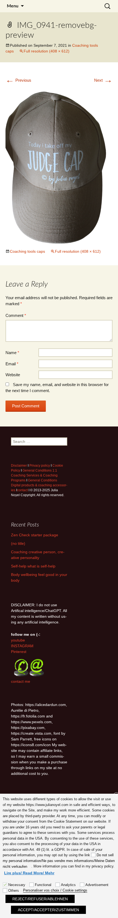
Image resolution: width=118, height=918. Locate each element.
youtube (18, 640)
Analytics (68, 885)
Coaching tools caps (27, 251)
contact (22, 490)
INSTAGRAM (22, 646)
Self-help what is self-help (33, 566)
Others (13, 890)
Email (11, 363)
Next (103, 80)
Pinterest (18, 651)
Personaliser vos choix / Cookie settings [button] (55, 890)
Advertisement (96, 885)
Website (12, 374)
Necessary (16, 885)
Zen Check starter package (34, 535)
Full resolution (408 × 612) (46, 51)
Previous (18, 80)
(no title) (18, 543)
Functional (43, 885)
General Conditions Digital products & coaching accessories (39, 485)
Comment (15, 315)
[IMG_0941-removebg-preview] (59, 165)
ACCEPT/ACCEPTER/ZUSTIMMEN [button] (48, 910)
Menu (12, 6)
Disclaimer (19, 465)
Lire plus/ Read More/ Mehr (29, 873)
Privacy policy (39, 465)
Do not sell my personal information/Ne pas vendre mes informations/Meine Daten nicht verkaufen (59, 860)
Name (12, 352)
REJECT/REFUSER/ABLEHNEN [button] (40, 899)
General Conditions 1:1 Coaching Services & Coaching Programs (34, 475)
